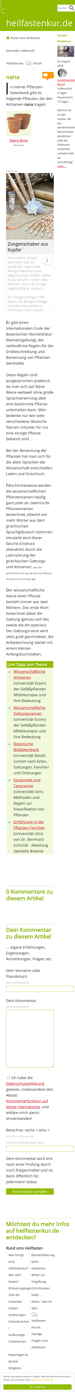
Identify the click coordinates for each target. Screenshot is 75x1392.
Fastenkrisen (17, 1341)
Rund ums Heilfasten (25, 38)
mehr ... (61, 166)
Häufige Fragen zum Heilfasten (39, 1340)
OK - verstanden (37, 1386)
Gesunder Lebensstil (20, 51)
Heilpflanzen (15, 63)
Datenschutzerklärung (42, 1379)
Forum (37, 63)
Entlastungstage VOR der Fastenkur (20, 1294)
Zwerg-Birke (18, 140)
